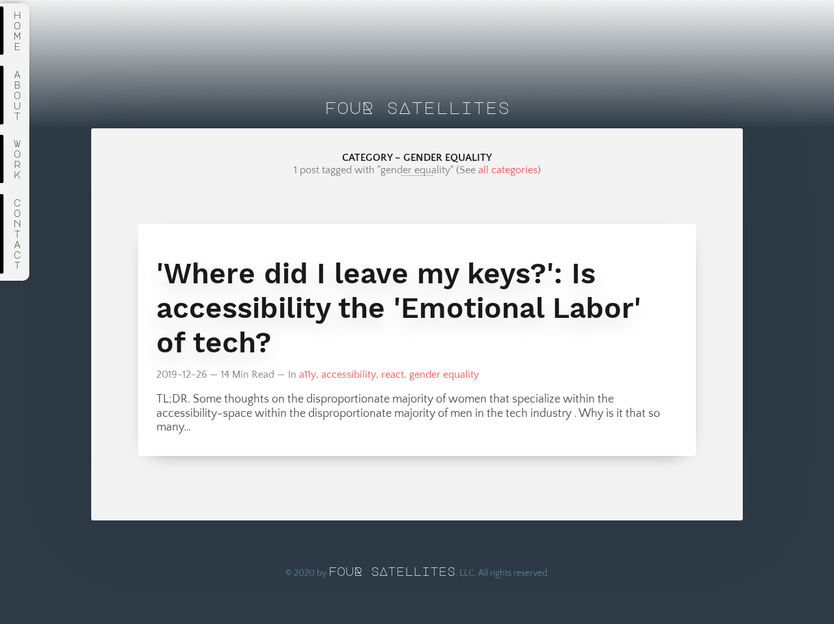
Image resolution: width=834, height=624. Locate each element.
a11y (307, 374)
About (17, 95)
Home (17, 30)
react (392, 374)
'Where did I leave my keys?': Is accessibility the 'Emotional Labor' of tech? (398, 308)
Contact (17, 233)
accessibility (348, 374)
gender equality (444, 374)
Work (17, 159)
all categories (508, 170)
